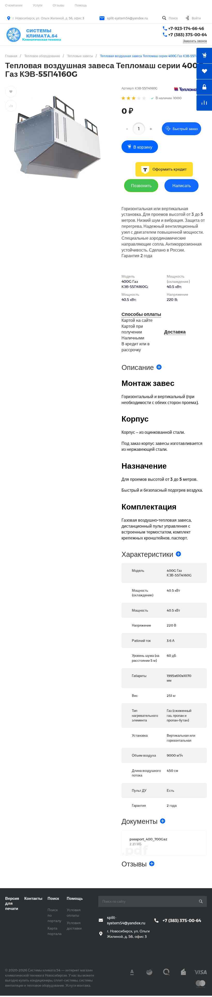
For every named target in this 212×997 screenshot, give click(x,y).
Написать (181, 185)
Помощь (81, 5)
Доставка (175, 331)
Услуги (37, 5)
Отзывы (58, 5)
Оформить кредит (170, 169)
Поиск (53, 898)
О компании (13, 5)
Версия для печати (12, 903)
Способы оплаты (141, 314)
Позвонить (141, 185)
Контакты (33, 898)
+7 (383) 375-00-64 (187, 34)
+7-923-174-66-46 (186, 28)
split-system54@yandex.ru (127, 18)
